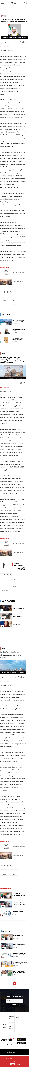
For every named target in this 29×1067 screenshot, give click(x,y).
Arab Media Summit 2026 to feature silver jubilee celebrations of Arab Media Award (18, 912)
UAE (4, 1016)
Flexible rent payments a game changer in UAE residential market (18, 321)
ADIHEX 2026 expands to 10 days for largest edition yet (18, 615)
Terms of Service (18, 1016)
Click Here (11, 1060)
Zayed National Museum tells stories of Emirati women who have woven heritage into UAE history (18, 903)
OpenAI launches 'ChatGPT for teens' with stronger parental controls (18, 607)
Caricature (11, 1022)
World (4, 1019)
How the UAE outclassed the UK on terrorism (18, 330)
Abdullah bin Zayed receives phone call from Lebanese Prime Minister (18, 894)
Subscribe (14, 1004)
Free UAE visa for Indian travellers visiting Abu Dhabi (18, 623)
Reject (18, 1064)
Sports (4, 1024)
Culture (4, 1027)
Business (5, 1022)
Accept (13, 1064)
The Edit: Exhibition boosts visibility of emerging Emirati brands (17, 338)
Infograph (11, 1016)
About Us (10, 1026)
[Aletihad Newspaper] (14, 3)
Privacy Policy (11, 1029)
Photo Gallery (11, 1019)
